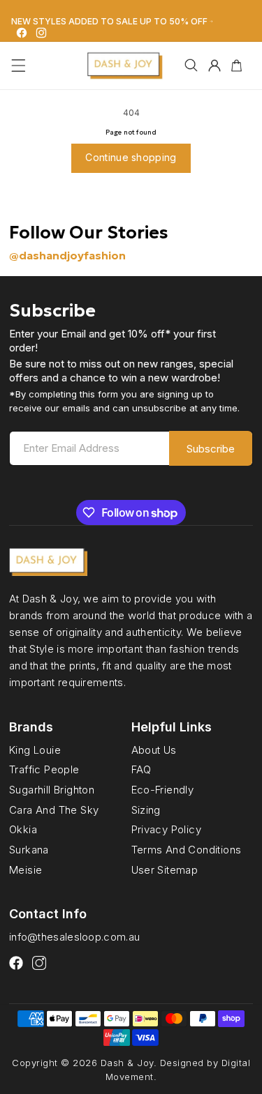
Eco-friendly (162, 789)
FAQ (141, 769)
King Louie (35, 750)
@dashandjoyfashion (67, 255)
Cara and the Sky (54, 809)
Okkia (23, 829)
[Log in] (214, 65)
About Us (154, 750)
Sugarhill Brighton (51, 789)
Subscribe (211, 448)
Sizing (146, 809)
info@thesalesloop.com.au (74, 936)
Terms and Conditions (186, 849)
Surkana (29, 849)
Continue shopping (130, 157)
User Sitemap (164, 869)
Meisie (25, 869)
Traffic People (44, 769)
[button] (18, 66)
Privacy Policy (166, 829)
